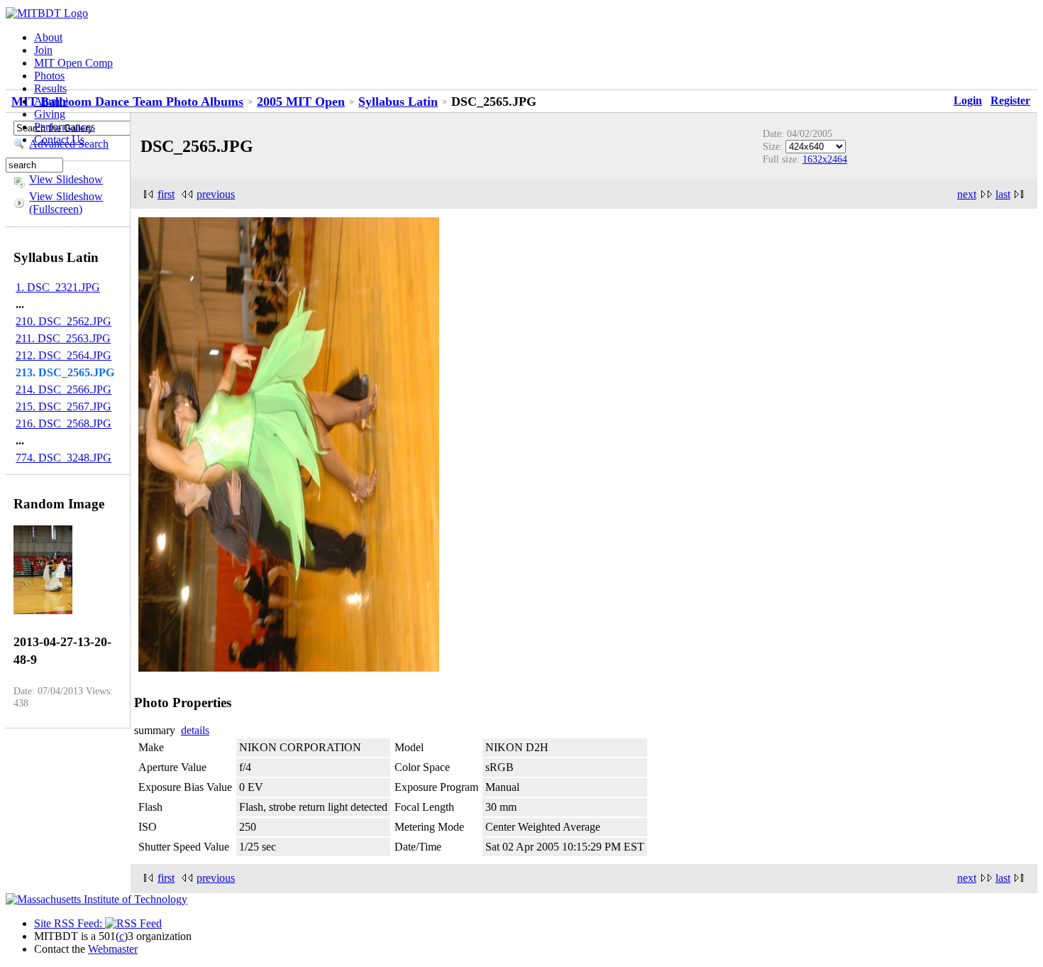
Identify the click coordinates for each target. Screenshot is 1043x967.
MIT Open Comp (73, 63)
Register (1010, 100)
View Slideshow (66, 179)
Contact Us (59, 139)
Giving (49, 114)
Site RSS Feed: (69, 923)
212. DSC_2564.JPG (63, 355)
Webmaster (113, 949)
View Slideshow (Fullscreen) (66, 202)
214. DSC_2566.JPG (63, 389)
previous (216, 194)
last (1002, 194)
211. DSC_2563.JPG (63, 338)
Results (50, 88)
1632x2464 (824, 159)
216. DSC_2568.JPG (63, 423)
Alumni (51, 101)
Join (43, 50)
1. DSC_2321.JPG (58, 287)
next (966, 194)
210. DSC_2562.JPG (63, 321)
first (166, 194)
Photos (49, 76)
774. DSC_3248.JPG (63, 458)
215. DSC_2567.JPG (63, 406)
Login (968, 100)
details (195, 730)
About (48, 37)
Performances (64, 127)
